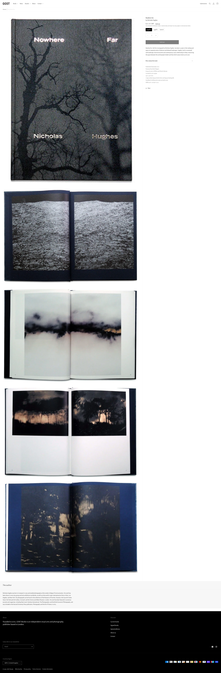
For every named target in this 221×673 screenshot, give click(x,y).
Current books (114, 622)
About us (113, 633)
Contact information (47, 669)
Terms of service (36, 669)
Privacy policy (27, 669)
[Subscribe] (32, 647)
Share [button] (149, 88)
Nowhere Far (11, 9)
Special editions (115, 629)
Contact (112, 636)
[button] (15, 4)
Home (4, 9)
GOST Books (10, 669)
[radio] (149, 29)
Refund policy (18, 669)
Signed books (114, 625)
